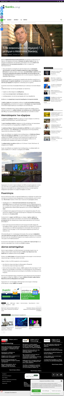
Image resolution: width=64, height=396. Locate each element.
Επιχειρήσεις (7, 22)
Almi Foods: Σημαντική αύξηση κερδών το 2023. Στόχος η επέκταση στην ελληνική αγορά (10, 309)
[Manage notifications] (2, 391)
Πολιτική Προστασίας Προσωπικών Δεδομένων (51, 393)
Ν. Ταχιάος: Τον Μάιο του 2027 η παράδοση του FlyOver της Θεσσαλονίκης (56, 120)
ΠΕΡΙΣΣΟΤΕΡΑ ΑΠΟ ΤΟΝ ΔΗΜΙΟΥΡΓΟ (18, 315)
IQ (21, 19)
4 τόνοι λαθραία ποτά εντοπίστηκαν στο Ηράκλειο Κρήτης (52, 356)
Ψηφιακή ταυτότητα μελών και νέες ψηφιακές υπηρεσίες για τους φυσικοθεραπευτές (31, 351)
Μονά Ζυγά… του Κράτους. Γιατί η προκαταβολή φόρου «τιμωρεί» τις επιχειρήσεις (56, 79)
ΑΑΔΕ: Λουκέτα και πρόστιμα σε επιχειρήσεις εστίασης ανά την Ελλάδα (53, 349)
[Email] (1, 23)
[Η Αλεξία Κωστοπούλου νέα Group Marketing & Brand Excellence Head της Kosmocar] (47, 126)
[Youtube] (62, 1)
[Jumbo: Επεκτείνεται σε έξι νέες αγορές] (35, 322)
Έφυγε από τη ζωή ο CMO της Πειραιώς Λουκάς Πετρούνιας (56, 72)
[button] (61, 381)
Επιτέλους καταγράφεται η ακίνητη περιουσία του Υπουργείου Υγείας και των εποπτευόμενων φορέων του (31, 366)
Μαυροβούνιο (8, 304)
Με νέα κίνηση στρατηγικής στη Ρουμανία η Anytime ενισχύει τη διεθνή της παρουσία (10, 360)
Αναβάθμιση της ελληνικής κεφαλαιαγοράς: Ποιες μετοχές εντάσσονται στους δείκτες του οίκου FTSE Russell (53, 100)
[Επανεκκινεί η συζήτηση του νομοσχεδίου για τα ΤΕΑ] (47, 132)
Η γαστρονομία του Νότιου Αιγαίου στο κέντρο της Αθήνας (53, 353)
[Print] (1, 26)
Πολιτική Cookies (36, 393)
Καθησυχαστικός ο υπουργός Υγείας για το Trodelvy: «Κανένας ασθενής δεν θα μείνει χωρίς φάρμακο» (32, 361)
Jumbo (8, 303)
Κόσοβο (3, 304)
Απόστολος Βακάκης (24, 303)
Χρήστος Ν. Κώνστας (8, 54)
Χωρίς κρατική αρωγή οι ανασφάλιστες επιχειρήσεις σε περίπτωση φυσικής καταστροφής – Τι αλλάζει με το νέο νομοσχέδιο (10, 348)
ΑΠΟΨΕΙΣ (16, 19)
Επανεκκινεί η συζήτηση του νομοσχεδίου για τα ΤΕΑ (8, 353)
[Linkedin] (60, 1)
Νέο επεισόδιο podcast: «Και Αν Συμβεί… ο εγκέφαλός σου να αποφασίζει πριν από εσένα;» (8, 365)
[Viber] (1, 17)
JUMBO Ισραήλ (12, 303)
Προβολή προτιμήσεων (56, 390)
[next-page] (4, 332)
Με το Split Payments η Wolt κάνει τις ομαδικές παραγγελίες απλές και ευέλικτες (52, 345)
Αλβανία (17, 303)
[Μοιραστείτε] (1, 29)
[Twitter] (1, 11)
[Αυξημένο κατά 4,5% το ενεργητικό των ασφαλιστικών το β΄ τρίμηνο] (47, 138)
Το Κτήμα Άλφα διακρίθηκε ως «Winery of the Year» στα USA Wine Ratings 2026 (53, 360)
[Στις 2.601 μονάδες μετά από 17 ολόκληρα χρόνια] (21, 322)
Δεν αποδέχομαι (45, 390)
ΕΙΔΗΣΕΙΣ (9, 19)
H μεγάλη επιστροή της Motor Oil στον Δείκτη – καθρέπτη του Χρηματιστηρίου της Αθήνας (7, 328)
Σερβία (13, 304)
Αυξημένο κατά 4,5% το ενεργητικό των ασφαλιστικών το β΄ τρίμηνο (56, 138)
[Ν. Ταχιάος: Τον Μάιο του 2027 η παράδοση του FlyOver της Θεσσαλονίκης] (47, 120)
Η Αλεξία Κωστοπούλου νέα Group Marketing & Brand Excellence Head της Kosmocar (56, 126)
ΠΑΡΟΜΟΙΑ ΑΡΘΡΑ (6, 315)
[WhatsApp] (1, 20)
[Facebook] (57, 1)
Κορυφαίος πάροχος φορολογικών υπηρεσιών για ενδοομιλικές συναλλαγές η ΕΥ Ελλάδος (32, 309)
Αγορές (17, 325)
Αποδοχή (36, 390)
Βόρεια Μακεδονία (32, 303)
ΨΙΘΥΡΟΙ (25, 19)
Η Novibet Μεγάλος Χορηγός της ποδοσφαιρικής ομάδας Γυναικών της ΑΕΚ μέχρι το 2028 (57, 114)
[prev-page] (2, 332)
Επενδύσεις (31, 325)
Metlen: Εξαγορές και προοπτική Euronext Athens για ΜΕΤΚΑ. (56, 92)
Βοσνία (38, 303)
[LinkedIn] (1, 14)
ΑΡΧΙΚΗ (3, 19)
